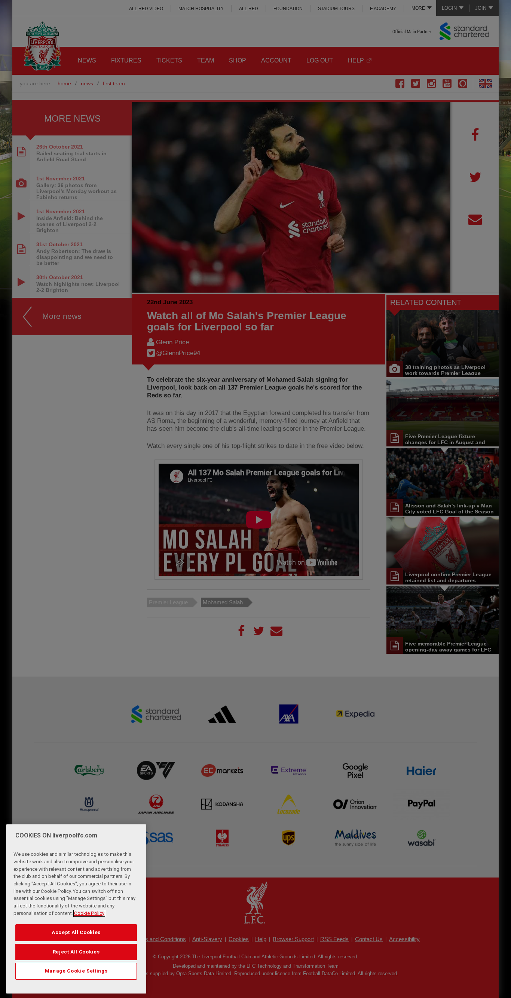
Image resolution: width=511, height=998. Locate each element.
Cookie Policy (89, 913)
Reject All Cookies (76, 952)
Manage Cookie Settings (76, 971)
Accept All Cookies (76, 932)
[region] (76, 909)
